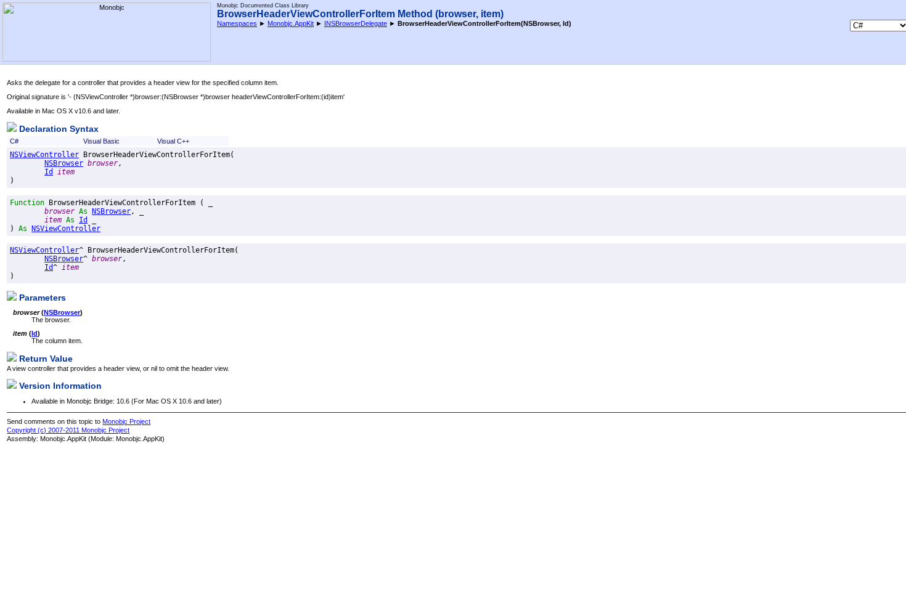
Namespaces (237, 23)
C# (14, 141)
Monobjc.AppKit (290, 23)
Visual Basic (101, 141)
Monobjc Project (126, 421)
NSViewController (44, 154)
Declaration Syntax (58, 129)
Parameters (41, 298)
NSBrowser (63, 163)
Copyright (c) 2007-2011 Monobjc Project (68, 430)
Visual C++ (173, 141)
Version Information (59, 386)
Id (48, 172)
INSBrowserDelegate (355, 23)
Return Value (45, 359)
